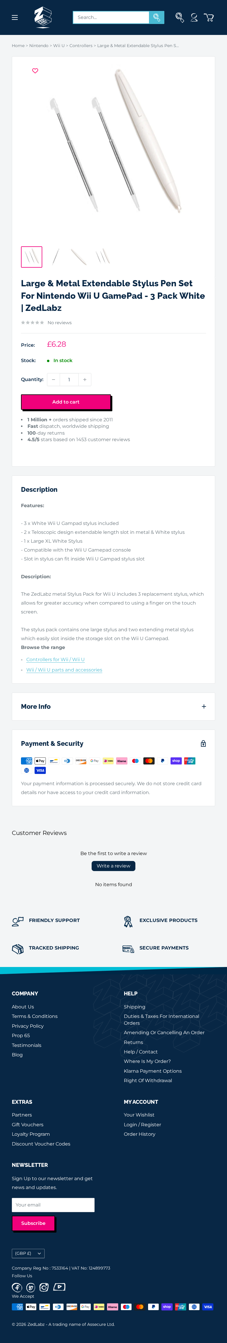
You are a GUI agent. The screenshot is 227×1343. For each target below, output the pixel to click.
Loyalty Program (31, 1134)
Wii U (59, 45)
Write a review (113, 866)
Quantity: (32, 379)
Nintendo (38, 45)
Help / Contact (141, 1052)
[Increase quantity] (85, 379)
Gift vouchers (27, 1124)
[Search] (157, 17)
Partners (22, 1115)
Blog (17, 1055)
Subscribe (33, 1223)
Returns (133, 1042)
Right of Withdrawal (148, 1080)
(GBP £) (23, 1253)
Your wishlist (139, 1115)
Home (18, 45)
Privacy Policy (28, 1026)
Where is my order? (147, 1061)
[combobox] (111, 17)
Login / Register (142, 1124)
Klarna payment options (153, 1071)
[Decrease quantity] (53, 379)
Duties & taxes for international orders (161, 1019)
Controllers (81, 45)
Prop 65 (21, 1035)
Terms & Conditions (35, 1016)
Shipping (134, 1007)
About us (23, 1007)
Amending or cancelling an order (164, 1032)
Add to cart (66, 402)
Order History (139, 1134)
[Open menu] (15, 17)
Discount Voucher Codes (41, 1144)
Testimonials (26, 1045)
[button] (30, 448)
